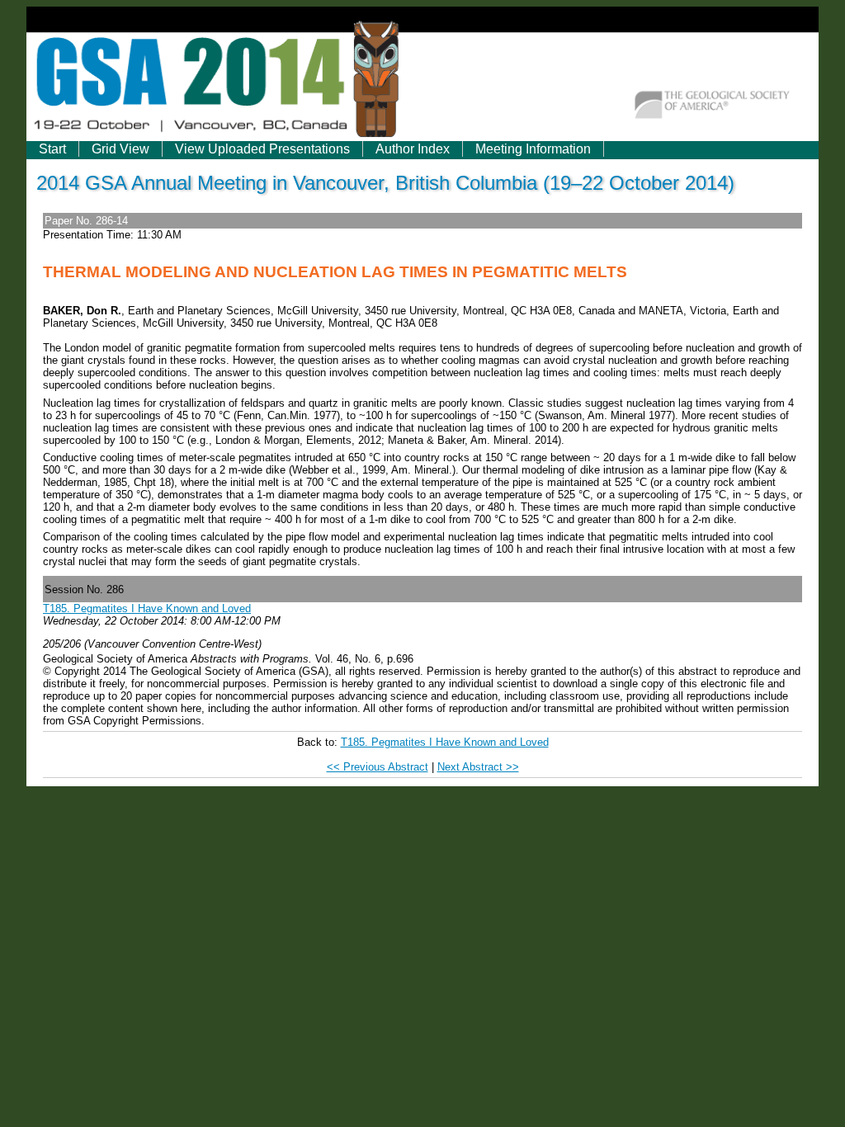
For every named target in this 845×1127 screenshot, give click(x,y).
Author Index (412, 149)
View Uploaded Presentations (262, 149)
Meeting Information (533, 149)
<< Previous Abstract (377, 767)
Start (52, 149)
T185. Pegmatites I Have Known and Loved (147, 608)
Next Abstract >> (478, 767)
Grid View (120, 149)
